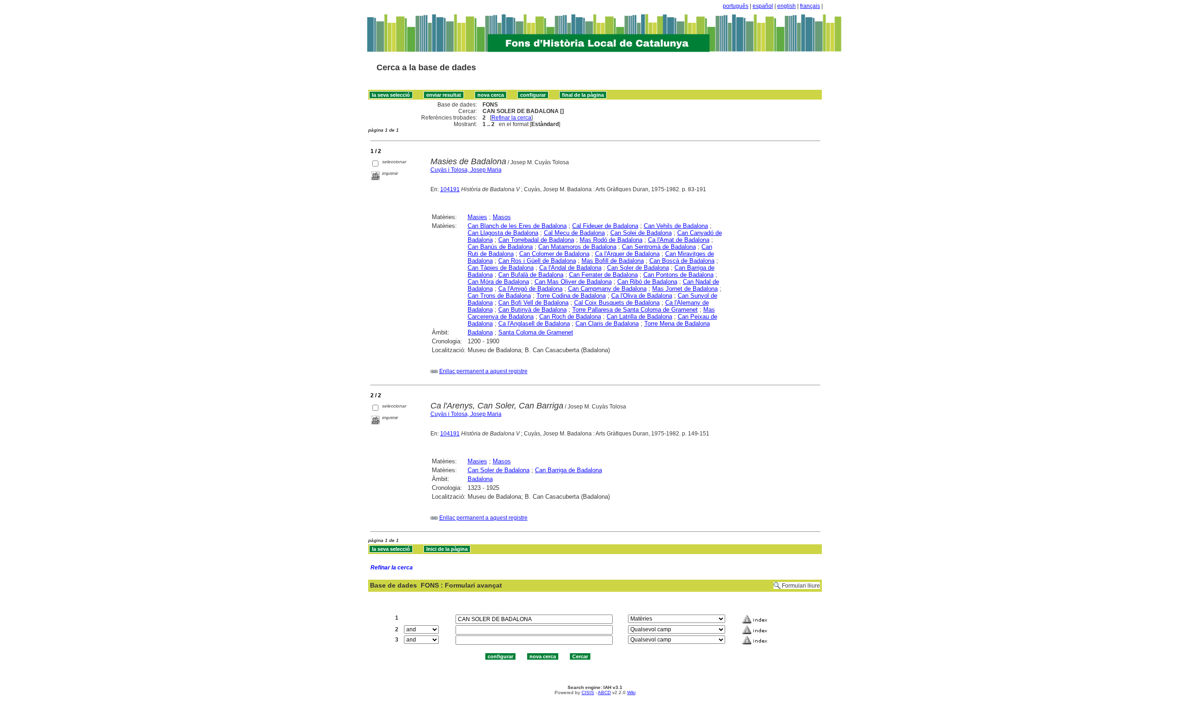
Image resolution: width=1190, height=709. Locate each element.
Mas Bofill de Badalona (613, 260)
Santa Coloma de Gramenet (535, 332)
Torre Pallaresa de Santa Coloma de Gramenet (635, 309)
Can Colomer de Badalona (554, 253)
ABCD (604, 692)
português (735, 6)
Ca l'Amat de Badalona (678, 239)
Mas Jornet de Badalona (685, 288)
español (763, 6)
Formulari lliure (801, 585)
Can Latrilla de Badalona (639, 316)
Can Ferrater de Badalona (603, 274)
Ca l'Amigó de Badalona (530, 288)
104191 (450, 189)
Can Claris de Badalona (607, 323)
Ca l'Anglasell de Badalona (534, 323)
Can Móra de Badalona (498, 281)
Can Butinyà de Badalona (532, 309)
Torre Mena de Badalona (677, 323)
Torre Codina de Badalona (571, 295)
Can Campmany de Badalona (607, 288)
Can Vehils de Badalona (676, 225)
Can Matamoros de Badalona (577, 246)
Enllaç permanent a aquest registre (483, 371)
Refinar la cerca (511, 117)
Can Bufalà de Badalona (530, 274)
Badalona (480, 332)
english (786, 6)
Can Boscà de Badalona (681, 260)
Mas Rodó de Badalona (611, 239)
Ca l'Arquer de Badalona (627, 253)
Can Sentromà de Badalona (659, 246)
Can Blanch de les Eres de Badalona (517, 225)
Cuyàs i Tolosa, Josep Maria (466, 170)
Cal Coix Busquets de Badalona (617, 302)
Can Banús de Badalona (500, 246)
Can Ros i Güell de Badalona (537, 260)
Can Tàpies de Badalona (501, 267)
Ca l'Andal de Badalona (570, 267)
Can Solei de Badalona (641, 232)
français (810, 6)
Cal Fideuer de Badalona (605, 225)
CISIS (588, 692)
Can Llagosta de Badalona (503, 232)
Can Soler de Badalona (638, 267)
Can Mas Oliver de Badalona (573, 281)
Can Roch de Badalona (570, 316)
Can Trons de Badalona (499, 295)
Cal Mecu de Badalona (574, 232)
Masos (502, 217)
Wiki (631, 692)
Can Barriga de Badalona (568, 470)
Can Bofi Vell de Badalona (533, 302)
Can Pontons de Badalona (678, 274)
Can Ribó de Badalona (647, 281)
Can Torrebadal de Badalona (536, 239)
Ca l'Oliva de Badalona (641, 295)
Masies (477, 217)
